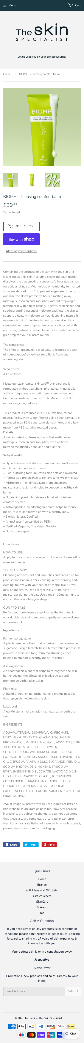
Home (7, 74)
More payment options (21, 251)
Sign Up (73, 991)
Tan (42, 913)
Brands (42, 885)
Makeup (42, 907)
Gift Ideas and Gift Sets (42, 890)
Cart (77, 5)
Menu (12, 5)
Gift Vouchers (42, 896)
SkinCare (42, 902)
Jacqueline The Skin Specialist (43, 1018)
